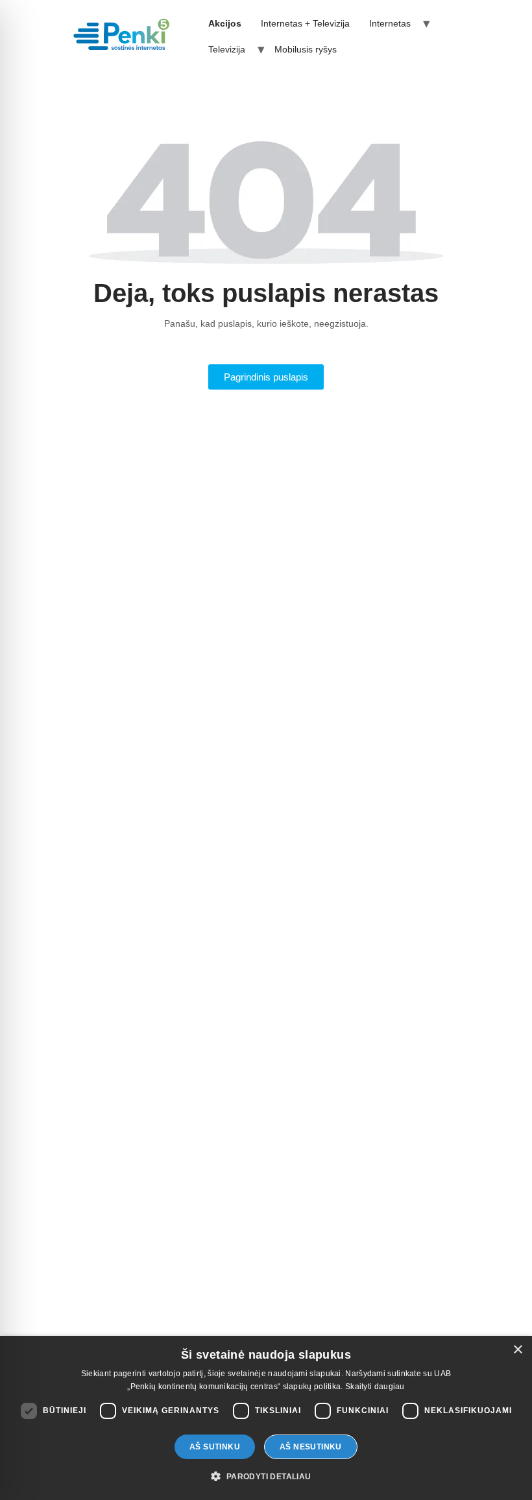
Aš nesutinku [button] (311, 1446)
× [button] (517, 1350)
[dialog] (266, 1418)
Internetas (390, 23)
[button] (266, 1476)
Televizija (226, 49)
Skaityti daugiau (375, 1386)
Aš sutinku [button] (214, 1446)
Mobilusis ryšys (305, 49)
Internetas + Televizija (305, 23)
